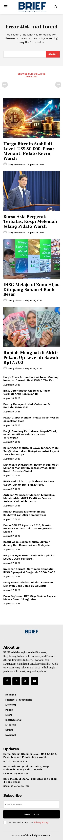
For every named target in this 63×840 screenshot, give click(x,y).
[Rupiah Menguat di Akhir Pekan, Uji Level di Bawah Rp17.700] (31, 327)
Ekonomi (7, 774)
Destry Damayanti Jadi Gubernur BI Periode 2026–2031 (27, 406)
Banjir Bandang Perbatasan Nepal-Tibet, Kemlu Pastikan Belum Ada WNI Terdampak (30, 434)
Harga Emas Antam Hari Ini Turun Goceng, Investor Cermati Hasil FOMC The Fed (31, 378)
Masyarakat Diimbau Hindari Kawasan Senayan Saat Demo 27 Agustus (28, 584)
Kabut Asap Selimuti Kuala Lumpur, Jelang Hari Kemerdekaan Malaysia (26, 543)
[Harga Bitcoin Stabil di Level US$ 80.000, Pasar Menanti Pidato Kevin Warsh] (31, 118)
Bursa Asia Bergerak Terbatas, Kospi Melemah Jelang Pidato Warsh (30, 221)
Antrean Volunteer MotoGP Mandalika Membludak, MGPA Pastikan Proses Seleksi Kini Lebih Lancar (29, 498)
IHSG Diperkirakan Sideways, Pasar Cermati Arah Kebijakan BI (26, 392)
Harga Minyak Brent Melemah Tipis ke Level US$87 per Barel (28, 557)
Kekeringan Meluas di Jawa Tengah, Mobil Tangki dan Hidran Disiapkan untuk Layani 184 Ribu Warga (31, 451)
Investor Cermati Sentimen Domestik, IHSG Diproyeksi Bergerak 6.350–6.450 (29, 570)
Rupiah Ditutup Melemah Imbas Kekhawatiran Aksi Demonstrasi (24, 513)
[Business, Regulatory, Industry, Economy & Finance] (31, 632)
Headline (8, 786)
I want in (29, 814)
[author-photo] (5, 164)
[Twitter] (25, 681)
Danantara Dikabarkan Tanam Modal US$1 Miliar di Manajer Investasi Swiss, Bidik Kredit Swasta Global (31, 468)
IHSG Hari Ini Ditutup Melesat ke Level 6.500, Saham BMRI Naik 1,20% (29, 483)
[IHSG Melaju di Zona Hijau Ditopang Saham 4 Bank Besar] (31, 259)
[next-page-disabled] (58, 85)
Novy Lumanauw (16, 164)
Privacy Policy (41, 822)
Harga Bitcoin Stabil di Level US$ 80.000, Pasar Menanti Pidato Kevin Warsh (28, 151)
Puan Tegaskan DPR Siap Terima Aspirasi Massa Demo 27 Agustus (30, 597)
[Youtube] (34, 681)
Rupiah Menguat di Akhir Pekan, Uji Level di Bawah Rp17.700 (30, 357)
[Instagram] (16, 681)
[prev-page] (5, 85)
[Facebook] (7, 681)
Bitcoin (7, 761)
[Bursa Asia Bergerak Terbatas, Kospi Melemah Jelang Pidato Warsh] (31, 191)
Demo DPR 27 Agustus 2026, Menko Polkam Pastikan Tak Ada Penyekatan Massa (28, 528)
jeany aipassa (15, 300)
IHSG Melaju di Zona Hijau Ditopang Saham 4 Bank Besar (31, 289)
